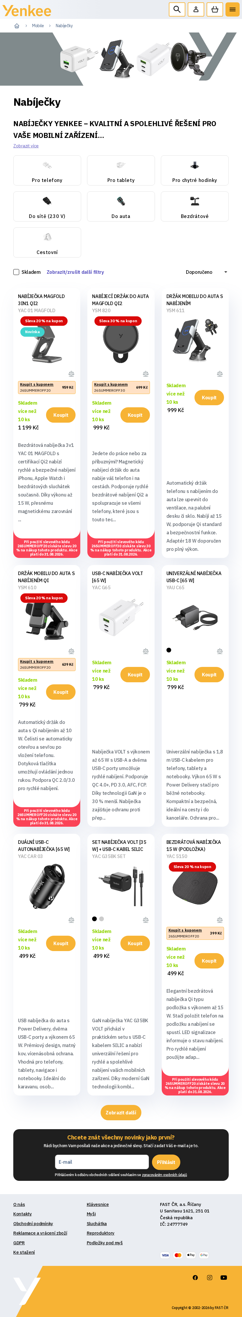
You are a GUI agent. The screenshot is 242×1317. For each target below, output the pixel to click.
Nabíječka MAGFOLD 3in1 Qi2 (41, 299)
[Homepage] (26, 12)
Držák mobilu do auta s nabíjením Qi (46, 576)
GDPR (19, 1243)
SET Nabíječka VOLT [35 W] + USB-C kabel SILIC (119, 845)
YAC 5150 (176, 856)
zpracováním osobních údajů (164, 1175)
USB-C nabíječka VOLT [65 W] (117, 576)
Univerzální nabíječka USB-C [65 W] (194, 576)
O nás (19, 1204)
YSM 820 (101, 310)
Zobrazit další (121, 1113)
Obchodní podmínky (33, 1223)
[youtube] (223, 1277)
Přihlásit (166, 1162)
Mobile (38, 25)
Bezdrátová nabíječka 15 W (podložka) (193, 845)
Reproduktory (101, 1233)
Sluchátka (97, 1223)
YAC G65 (101, 587)
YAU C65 (175, 587)
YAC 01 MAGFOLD (36, 310)
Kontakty (22, 1214)
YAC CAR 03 (30, 856)
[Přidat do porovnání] (72, 373)
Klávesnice (98, 1204)
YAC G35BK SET (108, 856)
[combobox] (206, 272)
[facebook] (195, 1277)
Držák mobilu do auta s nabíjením (194, 299)
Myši (91, 1214)
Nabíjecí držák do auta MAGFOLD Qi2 (120, 299)
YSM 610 (27, 587)
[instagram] (209, 1277)
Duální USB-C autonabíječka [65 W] (44, 845)
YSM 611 (175, 310)
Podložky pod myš (105, 1243)
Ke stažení (24, 1252)
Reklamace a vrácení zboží (40, 1233)
